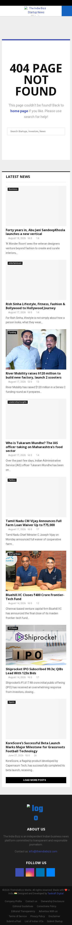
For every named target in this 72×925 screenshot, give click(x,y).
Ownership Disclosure (52, 901)
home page (19, 111)
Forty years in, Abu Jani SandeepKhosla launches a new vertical (35, 232)
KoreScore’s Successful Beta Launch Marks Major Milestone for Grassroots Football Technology (35, 747)
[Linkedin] (40, 872)
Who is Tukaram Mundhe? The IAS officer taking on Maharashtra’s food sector (34, 447)
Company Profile (13, 901)
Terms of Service (18, 916)
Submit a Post (14, 921)
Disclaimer (54, 916)
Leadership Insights (18, 402)
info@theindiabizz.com (43, 851)
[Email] (50, 872)
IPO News (13, 628)
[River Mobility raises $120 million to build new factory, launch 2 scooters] (36, 349)
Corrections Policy (46, 906)
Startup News (15, 554)
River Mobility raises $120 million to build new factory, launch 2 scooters (33, 375)
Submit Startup (54, 921)
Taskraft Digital (56, 893)
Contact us (31, 901)
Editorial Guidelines (23, 906)
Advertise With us (48, 911)
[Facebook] (19, 872)
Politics (12, 480)
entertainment (15, 263)
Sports (12, 702)
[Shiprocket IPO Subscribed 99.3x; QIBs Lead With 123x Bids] (36, 645)
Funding (12, 332)
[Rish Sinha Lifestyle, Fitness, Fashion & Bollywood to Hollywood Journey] (36, 280)
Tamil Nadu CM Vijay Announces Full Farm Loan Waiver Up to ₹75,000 (34, 523)
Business (13, 189)
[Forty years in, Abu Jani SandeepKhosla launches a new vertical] (36, 206)
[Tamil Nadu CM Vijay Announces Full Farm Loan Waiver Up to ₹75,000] (36, 497)
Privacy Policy (37, 916)
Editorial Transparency (23, 911)
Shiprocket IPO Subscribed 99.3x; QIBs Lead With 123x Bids (34, 671)
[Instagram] (30, 872)
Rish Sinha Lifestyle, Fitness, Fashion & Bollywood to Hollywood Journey (35, 306)
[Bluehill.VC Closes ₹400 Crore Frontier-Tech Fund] (36, 571)
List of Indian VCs (34, 921)
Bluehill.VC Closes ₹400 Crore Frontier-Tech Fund (35, 597)
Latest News (18, 176)
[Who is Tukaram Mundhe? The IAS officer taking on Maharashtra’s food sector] (36, 419)
